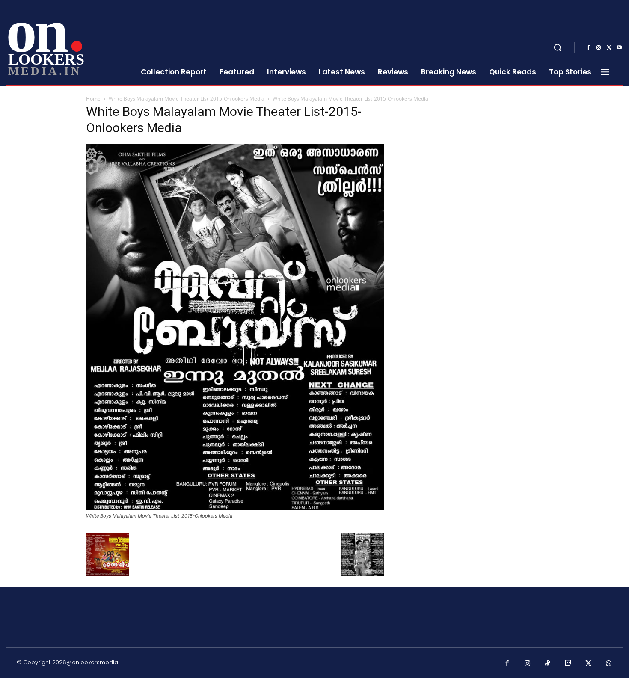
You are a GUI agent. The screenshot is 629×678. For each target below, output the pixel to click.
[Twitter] (609, 48)
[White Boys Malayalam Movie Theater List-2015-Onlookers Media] (235, 508)
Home (93, 98)
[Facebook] (588, 48)
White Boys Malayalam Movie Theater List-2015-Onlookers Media (186, 98)
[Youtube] (619, 48)
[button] (557, 47)
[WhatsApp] (609, 664)
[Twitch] (568, 664)
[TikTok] (548, 664)
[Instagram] (598, 48)
